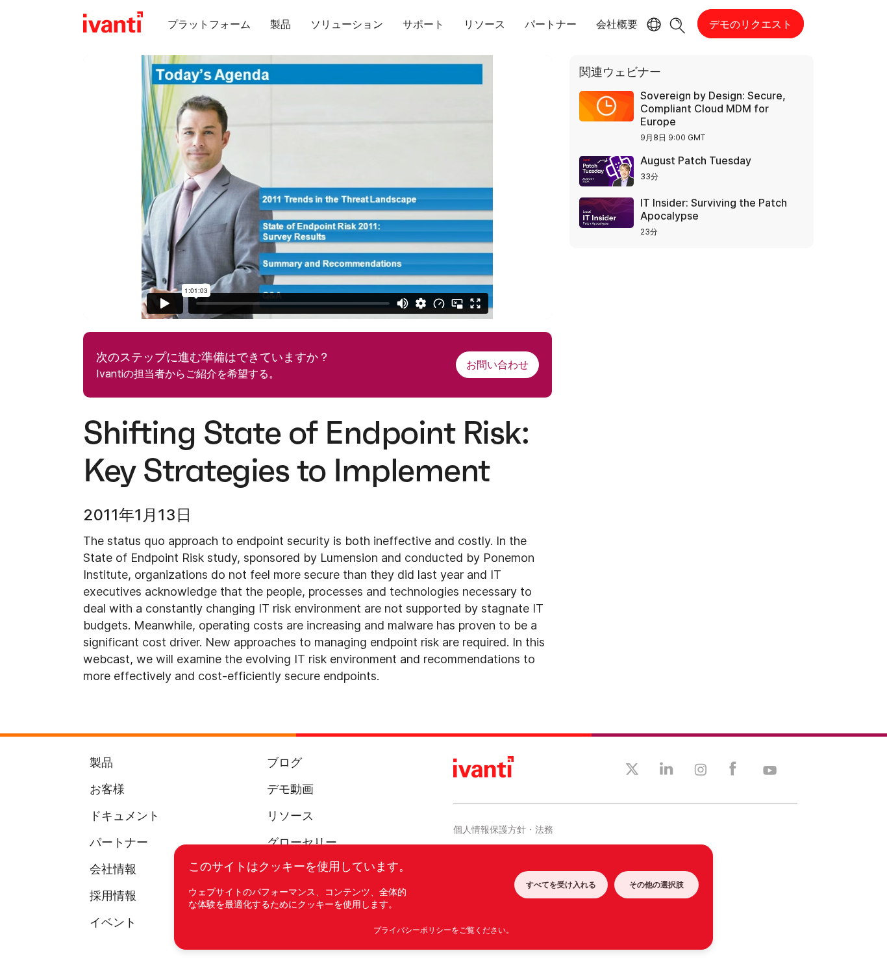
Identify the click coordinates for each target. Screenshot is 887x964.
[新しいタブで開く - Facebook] (733, 771)
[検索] (677, 23)
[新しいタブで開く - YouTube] (770, 771)
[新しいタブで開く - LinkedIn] (666, 771)
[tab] (209, 26)
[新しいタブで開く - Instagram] (700, 771)
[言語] (652, 24)
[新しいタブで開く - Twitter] (632, 771)
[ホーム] (113, 24)
